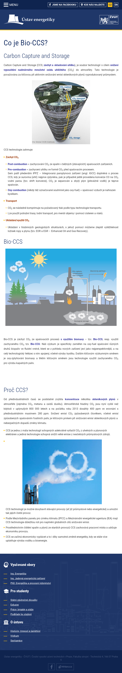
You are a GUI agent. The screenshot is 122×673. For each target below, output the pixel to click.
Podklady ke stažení (21, 614)
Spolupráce (16, 640)
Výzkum (14, 635)
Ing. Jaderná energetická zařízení (27, 578)
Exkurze (14, 604)
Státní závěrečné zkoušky (23, 600)
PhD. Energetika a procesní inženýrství (30, 583)
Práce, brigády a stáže (22, 609)
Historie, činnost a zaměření (25, 631)
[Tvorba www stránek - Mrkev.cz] (65, 666)
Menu (13, 5)
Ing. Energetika (18, 573)
